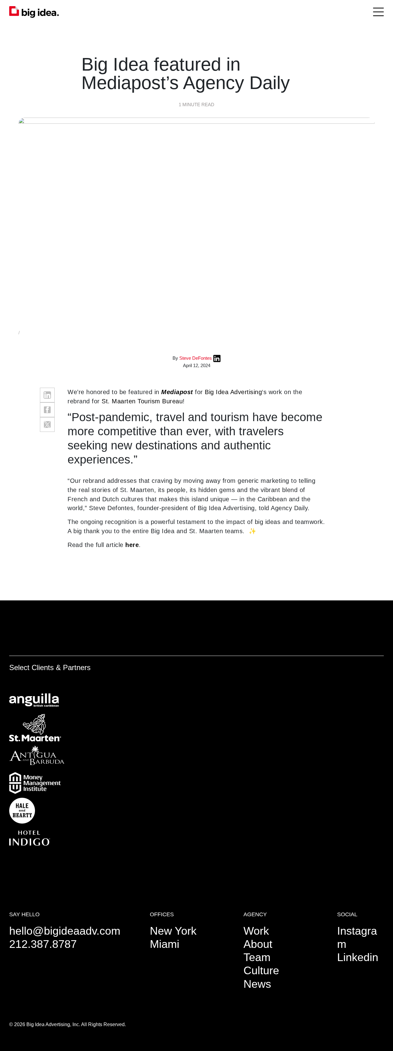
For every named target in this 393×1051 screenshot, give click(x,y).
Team (256, 957)
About (257, 944)
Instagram (357, 937)
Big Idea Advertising (233, 392)
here (132, 544)
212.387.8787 (43, 944)
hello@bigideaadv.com (64, 931)
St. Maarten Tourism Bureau (142, 401)
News (257, 984)
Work (256, 931)
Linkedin (357, 957)
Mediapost (177, 392)
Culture (261, 970)
